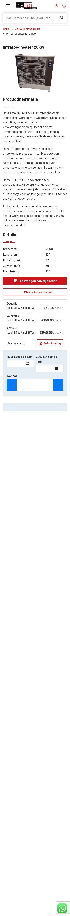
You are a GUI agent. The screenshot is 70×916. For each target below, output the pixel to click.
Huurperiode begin (19, 356)
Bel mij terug (52, 343)
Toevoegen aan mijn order (38, 281)
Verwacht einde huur (46, 359)
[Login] (56, 6)
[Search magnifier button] (62, 17)
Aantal (12, 376)
